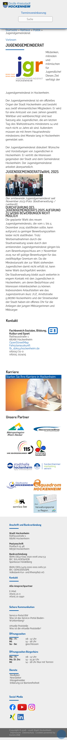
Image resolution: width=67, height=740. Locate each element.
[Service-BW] (20, 503)
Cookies (39, 732)
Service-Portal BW (18, 615)
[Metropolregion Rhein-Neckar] (15, 429)
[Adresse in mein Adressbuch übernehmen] (53, 335)
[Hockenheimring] (47, 429)
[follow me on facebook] (12, 709)
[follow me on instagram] (31, 709)
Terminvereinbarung (33, 12)
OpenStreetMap (19, 342)
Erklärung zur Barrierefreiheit (24, 683)
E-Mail (12, 591)
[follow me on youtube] (22, 709)
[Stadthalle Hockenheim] (20, 466)
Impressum (15, 732)
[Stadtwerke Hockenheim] (20, 485)
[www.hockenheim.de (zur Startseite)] (33, 4)
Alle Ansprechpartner (21, 586)
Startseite (11, 30)
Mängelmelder (17, 680)
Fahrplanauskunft (19, 345)
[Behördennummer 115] (20, 448)
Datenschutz (28, 732)
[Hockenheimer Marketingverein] (47, 466)
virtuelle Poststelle (18, 626)
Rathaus (25, 30)
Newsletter (15, 677)
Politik (36, 30)
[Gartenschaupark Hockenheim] (40, 448)
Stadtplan (15, 675)
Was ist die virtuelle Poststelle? (25, 628)
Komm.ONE (14, 735)
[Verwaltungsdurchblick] (45, 503)
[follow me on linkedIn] (21, 719)
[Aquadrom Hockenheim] (47, 484)
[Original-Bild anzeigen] (24, 195)
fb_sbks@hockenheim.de (24, 348)
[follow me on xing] (12, 719)
